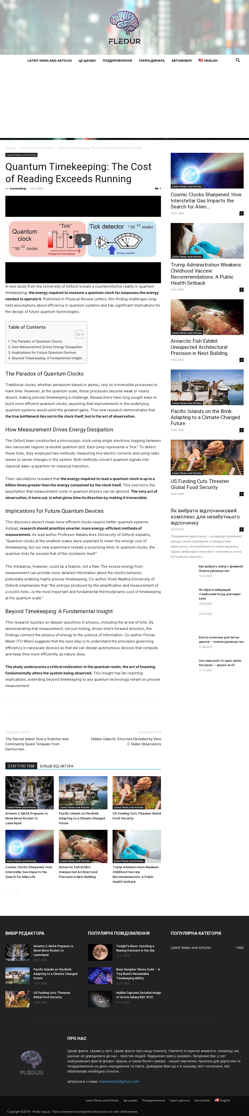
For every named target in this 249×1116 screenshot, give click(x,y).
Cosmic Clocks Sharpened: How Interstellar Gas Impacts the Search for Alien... (206, 201)
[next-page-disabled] (16, 891)
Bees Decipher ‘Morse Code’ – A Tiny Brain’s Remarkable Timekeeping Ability (138, 974)
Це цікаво (87, 60)
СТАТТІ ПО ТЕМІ (21, 766)
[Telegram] (55, 709)
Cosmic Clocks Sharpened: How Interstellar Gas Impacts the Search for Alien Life (28, 872)
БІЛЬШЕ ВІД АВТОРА (56, 766)
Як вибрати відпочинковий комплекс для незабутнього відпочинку (205, 517)
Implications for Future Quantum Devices (44, 352)
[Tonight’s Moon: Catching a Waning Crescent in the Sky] (100, 952)
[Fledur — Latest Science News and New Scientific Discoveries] (124, 27)
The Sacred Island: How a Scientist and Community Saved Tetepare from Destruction (36, 744)
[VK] (21, 709)
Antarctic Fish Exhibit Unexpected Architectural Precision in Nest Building (78, 872)
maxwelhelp (18, 188)
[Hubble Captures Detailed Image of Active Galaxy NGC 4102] (100, 999)
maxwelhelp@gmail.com (119, 1081)
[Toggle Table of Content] (76, 334)
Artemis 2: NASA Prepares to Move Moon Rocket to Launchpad (26, 818)
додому (10, 148)
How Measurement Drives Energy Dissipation (47, 347)
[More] (111, 709)
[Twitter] (32, 709)
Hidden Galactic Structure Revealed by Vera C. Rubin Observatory (126, 741)
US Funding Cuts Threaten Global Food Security (200, 484)
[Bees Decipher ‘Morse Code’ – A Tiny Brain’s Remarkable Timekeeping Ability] (100, 975)
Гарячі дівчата (152, 60)
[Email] (88, 709)
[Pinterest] (44, 709)
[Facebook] (10, 709)
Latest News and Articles (49, 60)
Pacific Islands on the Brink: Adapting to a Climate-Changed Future (82, 818)
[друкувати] (100, 709)
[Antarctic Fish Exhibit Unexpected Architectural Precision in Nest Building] (83, 846)
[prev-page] (8, 891)
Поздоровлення (117, 60)
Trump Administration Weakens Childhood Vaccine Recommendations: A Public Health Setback (206, 274)
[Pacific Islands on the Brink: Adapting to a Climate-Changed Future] (83, 792)
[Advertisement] (124, 104)
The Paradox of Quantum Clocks (36, 341)
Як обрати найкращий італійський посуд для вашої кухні (220, 594)
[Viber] (66, 709)
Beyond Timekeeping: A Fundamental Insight (47, 358)
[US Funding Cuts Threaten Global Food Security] (137, 792)
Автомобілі (181, 60)
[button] (238, 61)
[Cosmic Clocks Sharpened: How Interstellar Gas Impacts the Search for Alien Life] (29, 846)
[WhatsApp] (77, 709)
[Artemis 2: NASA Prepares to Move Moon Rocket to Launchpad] (29, 792)
